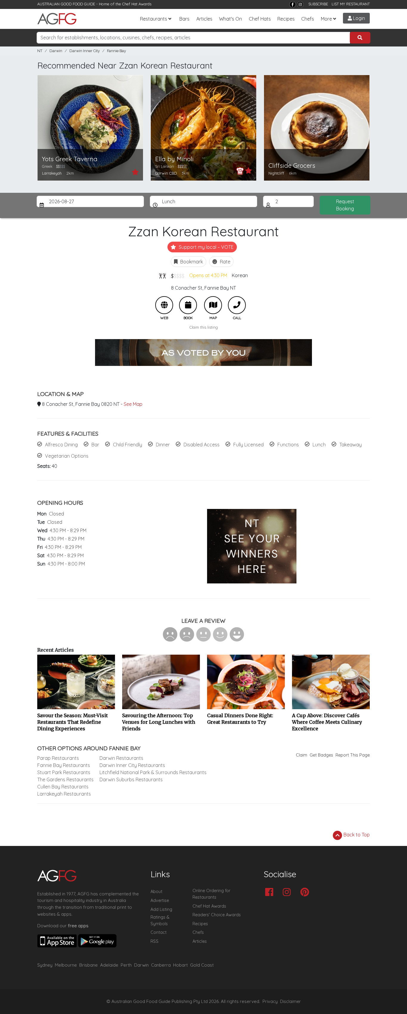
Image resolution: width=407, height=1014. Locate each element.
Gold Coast (202, 965)
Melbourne (66, 965)
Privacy (270, 1001)
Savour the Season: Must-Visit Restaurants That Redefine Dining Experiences (72, 722)
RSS (154, 941)
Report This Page (352, 755)
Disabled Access (202, 445)
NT (39, 51)
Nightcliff (276, 173)
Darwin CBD (166, 173)
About (156, 891)
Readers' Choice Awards (216, 914)
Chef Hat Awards (136, 3)
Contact (158, 932)
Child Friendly (127, 445)
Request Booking (345, 205)
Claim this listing (203, 327)
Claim (301, 755)
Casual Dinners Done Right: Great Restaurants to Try (240, 718)
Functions (288, 445)
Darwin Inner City (84, 51)
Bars (184, 19)
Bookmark (191, 262)
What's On (230, 19)
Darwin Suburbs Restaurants (131, 779)
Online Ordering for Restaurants (211, 894)
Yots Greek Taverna (69, 159)
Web (164, 305)
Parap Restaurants (58, 758)
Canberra (161, 965)
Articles (204, 19)
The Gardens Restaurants (65, 779)
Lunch (319, 445)
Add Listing (161, 909)
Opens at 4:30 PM (208, 275)
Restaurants (153, 19)
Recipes (286, 19)
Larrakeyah (52, 173)
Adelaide (109, 965)
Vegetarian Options (66, 456)
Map (213, 305)
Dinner (163, 445)
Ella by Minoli (174, 159)
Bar (95, 445)
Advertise (159, 900)
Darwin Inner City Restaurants (132, 765)
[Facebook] (292, 4)
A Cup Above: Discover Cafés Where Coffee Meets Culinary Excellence (327, 722)
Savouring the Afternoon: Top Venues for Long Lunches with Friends (158, 722)
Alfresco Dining (61, 445)
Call (237, 305)
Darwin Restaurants (121, 758)
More (326, 19)
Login (358, 18)
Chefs (307, 19)
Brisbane (88, 965)
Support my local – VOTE (206, 247)
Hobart (180, 965)
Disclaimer (290, 1001)
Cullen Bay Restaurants (62, 787)
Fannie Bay (116, 51)
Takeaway (350, 445)
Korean (240, 275)
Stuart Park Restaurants (63, 772)
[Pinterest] (306, 892)
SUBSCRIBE (318, 3)
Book (188, 305)
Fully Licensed (248, 445)
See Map (133, 404)
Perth (126, 965)
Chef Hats (260, 19)
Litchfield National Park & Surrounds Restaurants (153, 772)
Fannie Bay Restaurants (63, 765)
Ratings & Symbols (160, 920)
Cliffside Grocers (291, 165)
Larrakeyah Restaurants (64, 794)
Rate (224, 262)
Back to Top (356, 835)
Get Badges (321, 755)
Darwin (55, 51)
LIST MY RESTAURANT (351, 3)
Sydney (44, 965)
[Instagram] (300, 4)
